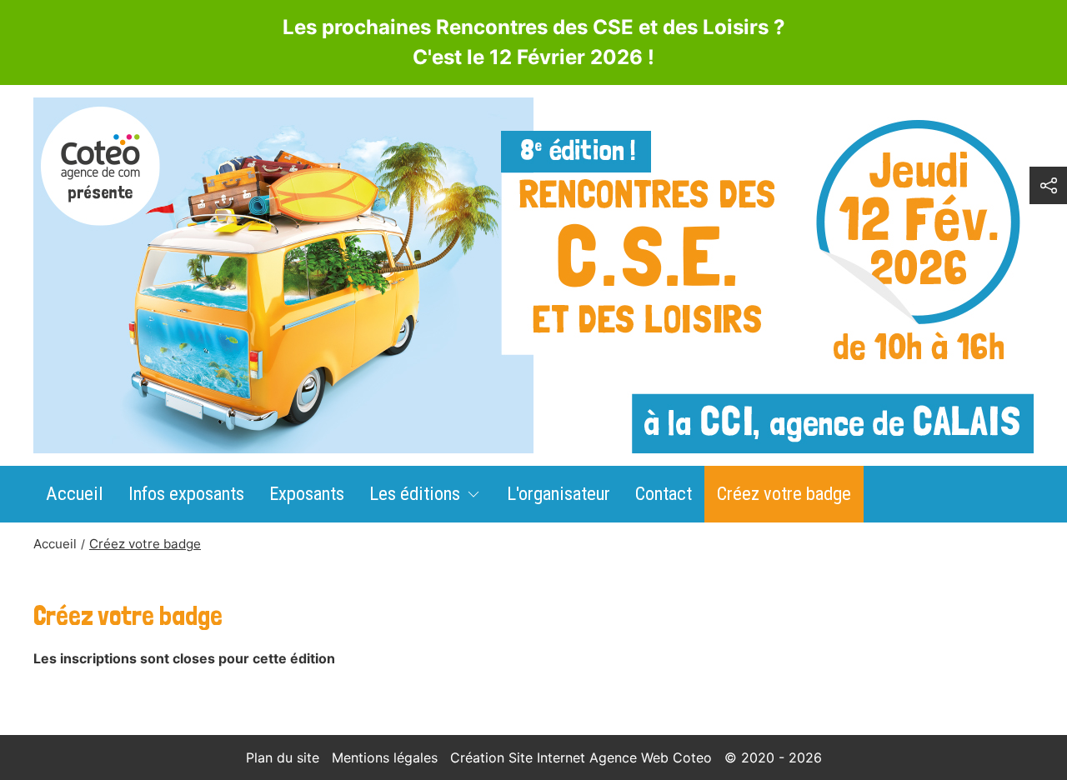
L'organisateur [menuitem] (558, 493)
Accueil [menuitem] (74, 493)
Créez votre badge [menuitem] (784, 493)
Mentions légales (385, 757)
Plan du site (282, 757)
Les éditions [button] (414, 493)
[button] (1048, 185)
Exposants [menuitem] (306, 493)
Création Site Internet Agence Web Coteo (581, 757)
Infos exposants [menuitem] (186, 493)
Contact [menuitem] (663, 493)
